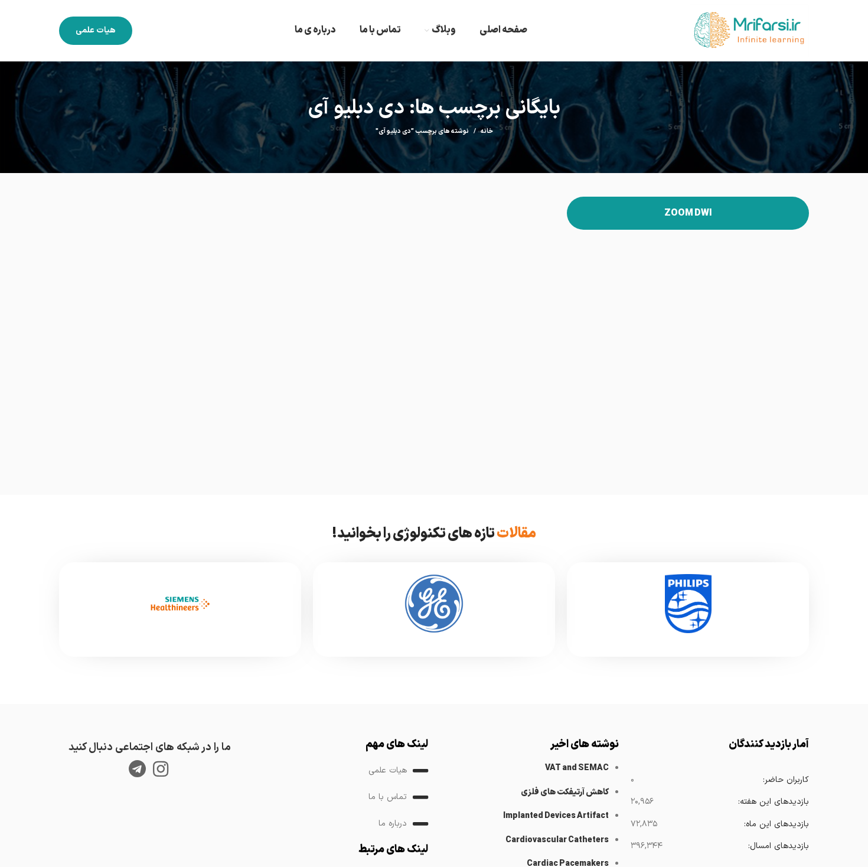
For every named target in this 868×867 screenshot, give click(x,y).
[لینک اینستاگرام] (160, 769)
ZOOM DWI (688, 213)
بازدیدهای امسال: (778, 846)
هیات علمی (96, 30)
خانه (487, 131)
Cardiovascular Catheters (557, 840)
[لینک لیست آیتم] (339, 771)
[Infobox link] (688, 609)
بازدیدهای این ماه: (776, 824)
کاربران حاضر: (785, 780)
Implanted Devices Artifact (556, 816)
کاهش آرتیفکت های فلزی (565, 792)
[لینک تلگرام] (137, 769)
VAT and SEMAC (577, 768)
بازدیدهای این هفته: (773, 802)
